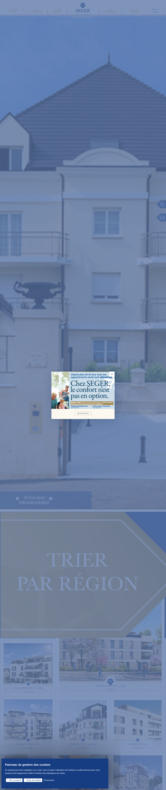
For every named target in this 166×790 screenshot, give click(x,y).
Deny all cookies (34, 780)
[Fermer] (112, 374)
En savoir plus (83, 413)
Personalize (49, 780)
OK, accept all (15, 780)
